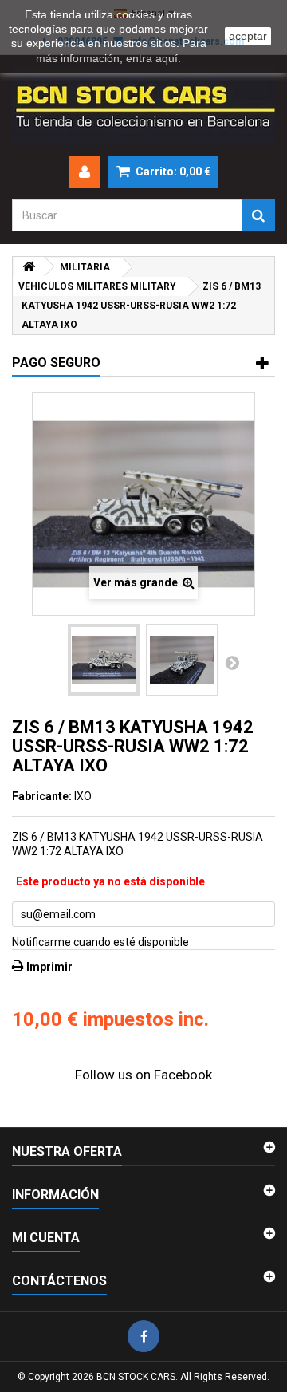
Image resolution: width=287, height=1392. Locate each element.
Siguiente (232, 662)
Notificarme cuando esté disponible (100, 942)
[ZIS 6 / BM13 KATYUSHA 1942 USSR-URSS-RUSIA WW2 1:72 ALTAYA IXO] (104, 660)
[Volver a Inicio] (29, 267)
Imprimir (49, 966)
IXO (83, 796)
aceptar (248, 36)
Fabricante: (42, 796)
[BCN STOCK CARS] (143, 105)
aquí (166, 58)
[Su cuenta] (84, 172)
